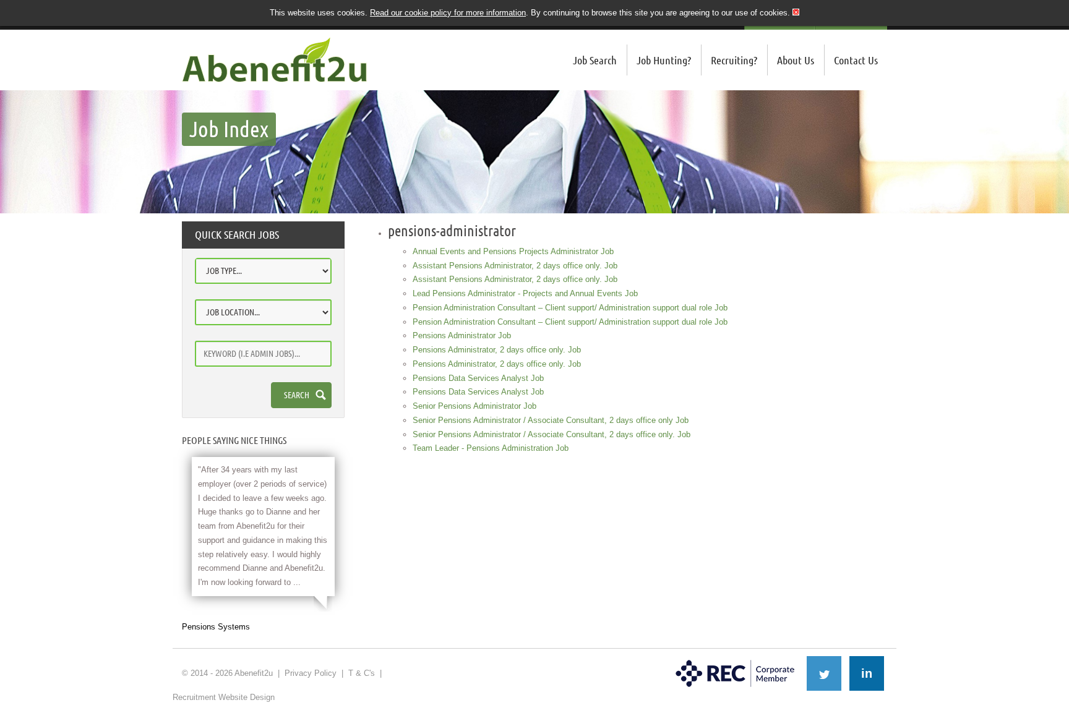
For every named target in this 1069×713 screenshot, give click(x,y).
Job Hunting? (664, 60)
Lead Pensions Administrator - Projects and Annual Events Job (525, 293)
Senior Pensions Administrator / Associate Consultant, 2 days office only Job (551, 420)
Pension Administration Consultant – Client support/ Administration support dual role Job (570, 307)
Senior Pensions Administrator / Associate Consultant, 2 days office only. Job (551, 434)
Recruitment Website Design (224, 697)
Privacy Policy (311, 673)
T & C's (361, 673)
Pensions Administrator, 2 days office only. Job (497, 349)
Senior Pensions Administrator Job (474, 406)
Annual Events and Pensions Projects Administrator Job (513, 251)
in (866, 673)
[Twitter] (824, 673)
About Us (795, 60)
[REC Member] (735, 661)
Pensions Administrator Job (462, 335)
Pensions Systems (216, 626)
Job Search (595, 60)
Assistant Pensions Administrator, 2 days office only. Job (515, 265)
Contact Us (856, 60)
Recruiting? (734, 60)
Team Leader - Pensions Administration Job (491, 448)
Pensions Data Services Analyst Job (478, 378)
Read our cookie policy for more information (448, 12)
